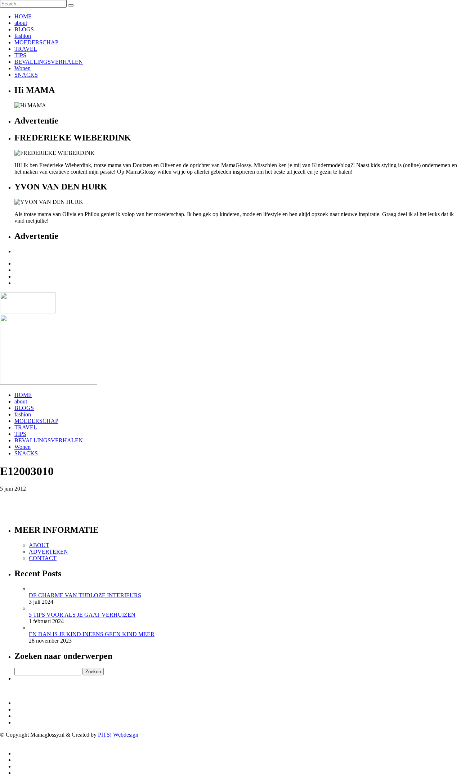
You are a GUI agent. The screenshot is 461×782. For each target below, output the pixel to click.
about (20, 23)
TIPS (20, 55)
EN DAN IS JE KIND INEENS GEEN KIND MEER (92, 634)
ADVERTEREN (48, 552)
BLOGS (24, 29)
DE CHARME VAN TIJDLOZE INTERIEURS (85, 595)
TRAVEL (25, 49)
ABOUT (39, 545)
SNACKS (26, 75)
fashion (22, 36)
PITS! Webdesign (118, 735)
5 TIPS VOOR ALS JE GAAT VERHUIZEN (82, 615)
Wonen (22, 68)
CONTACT (43, 558)
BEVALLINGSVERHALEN (48, 62)
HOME (23, 16)
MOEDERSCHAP (36, 42)
